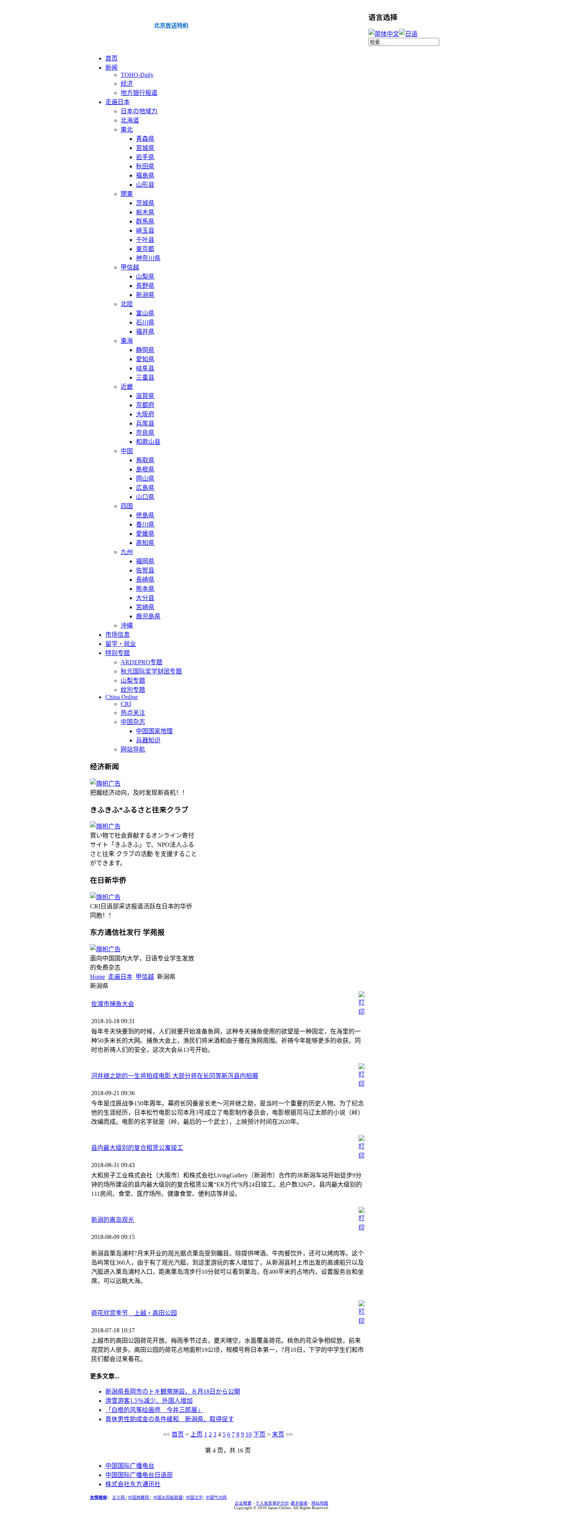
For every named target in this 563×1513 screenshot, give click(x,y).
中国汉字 (194, 1497)
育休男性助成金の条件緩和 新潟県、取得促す (169, 1419)
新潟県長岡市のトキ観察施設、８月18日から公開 (172, 1391)
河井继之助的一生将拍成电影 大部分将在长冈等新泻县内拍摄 (174, 1076)
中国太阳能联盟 (168, 1497)
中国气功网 (216, 1497)
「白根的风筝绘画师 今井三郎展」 (154, 1410)
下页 (259, 1434)
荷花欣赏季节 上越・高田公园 (134, 1313)
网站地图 (319, 1503)
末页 (278, 1434)
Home (97, 976)
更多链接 (299, 1503)
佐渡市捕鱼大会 (112, 1004)
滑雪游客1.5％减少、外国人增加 (149, 1400)
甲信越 (145, 976)
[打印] (361, 1011)
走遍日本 (120, 976)
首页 (178, 1434)
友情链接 (98, 1497)
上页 (196, 1434)
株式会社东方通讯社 (132, 1484)
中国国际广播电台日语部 (139, 1475)
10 (248, 1434)
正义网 (119, 1497)
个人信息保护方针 (272, 1503)
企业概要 (243, 1503)
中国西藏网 (139, 1497)
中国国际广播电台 (129, 1465)
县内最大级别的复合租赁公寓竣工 (137, 1148)
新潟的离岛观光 (112, 1219)
